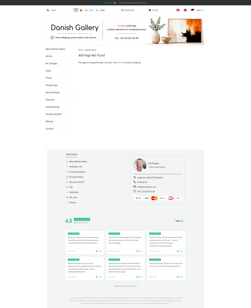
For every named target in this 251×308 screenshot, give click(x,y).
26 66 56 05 (142, 182)
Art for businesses (77, 171)
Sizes (48, 70)
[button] (200, 10)
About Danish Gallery (55, 49)
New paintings (53, 92)
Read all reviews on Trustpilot (124, 286)
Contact (50, 128)
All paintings (52, 85)
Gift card (73, 197)
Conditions (74, 192)
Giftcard (49, 121)
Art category (51, 63)
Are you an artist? (77, 182)
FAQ (71, 187)
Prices (49, 77)
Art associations (76, 176)
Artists (49, 56)
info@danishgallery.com (146, 187)
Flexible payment (54, 114)
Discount (50, 99)
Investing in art (75, 166)
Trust (179, 221)
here (120, 62)
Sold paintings (52, 107)
